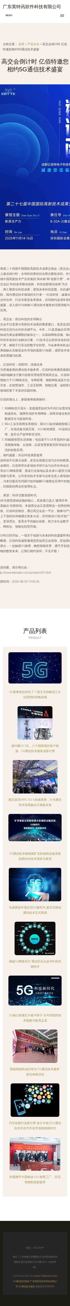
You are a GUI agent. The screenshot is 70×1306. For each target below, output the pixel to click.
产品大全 (33, 44)
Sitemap (49, 1286)
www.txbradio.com (45, 1276)
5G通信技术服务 (21, 1281)
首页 (21, 44)
